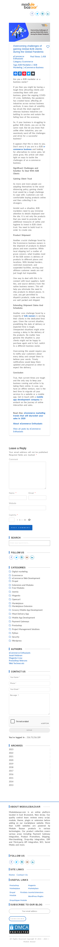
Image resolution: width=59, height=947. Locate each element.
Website (12, 503)
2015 (11, 778)
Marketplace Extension (22, 606)
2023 (11, 749)
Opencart (16, 599)
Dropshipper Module (18, 900)
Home (12, 875)
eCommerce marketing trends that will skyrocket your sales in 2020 (29, 416)
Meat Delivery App (20, 614)
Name (12, 493)
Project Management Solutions (26, 629)
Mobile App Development (23, 618)
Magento (16, 596)
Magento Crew (15, 658)
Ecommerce (27, 62)
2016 (11, 774)
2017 (11, 771)
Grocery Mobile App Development (27, 610)
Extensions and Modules (22, 585)
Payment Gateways (20, 622)
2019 (11, 764)
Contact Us (22, 875)
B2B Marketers (25, 65)
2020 (11, 760)
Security (15, 637)
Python (15, 633)
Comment (13, 459)
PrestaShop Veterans (18, 661)
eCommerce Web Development (26, 578)
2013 (11, 785)
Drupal (15, 581)
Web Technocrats (16, 663)
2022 (11, 753)
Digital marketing (20, 572)
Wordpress (17, 641)
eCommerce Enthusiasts (16, 57)
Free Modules (18, 588)
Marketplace (17, 603)
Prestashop (17, 626)
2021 (11, 757)
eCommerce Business (33, 68)
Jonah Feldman (15, 656)
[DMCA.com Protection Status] (19, 933)
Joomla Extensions (35, 893)
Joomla (15, 592)
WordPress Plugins (35, 896)
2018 (11, 767)
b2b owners (29, 316)
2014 (11, 782)
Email (32, 493)
